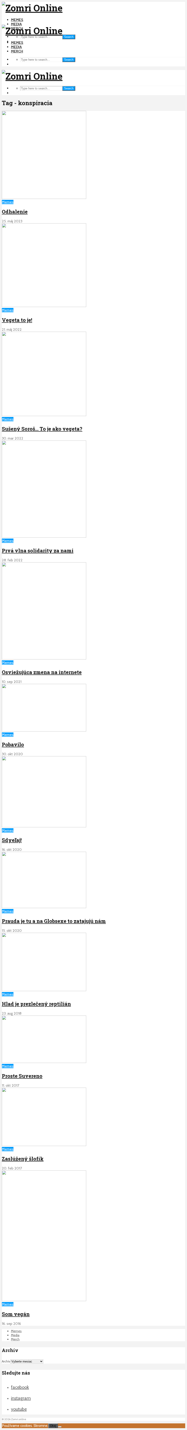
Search (68, 37)
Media (16, 24)
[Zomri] (60, 1426)
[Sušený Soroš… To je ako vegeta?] (44, 415)
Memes (17, 20)
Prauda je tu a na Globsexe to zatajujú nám (54, 921)
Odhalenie (15, 211)
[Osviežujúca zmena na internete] (44, 658)
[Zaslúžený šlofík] (44, 1145)
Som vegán (16, 1314)
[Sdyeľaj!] (44, 826)
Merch (17, 51)
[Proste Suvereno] (44, 1062)
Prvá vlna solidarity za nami (37, 550)
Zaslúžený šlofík (23, 1158)
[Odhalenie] (44, 197)
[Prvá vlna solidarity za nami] (44, 536)
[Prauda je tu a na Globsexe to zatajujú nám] (44, 907)
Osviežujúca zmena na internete (42, 672)
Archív (6, 1361)
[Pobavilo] (44, 730)
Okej (53, 1425)
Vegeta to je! (17, 320)
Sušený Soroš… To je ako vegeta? (42, 428)
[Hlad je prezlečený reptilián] (44, 990)
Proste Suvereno (22, 1076)
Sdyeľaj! (12, 840)
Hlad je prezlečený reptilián (36, 1003)
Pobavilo (13, 744)
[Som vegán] (44, 1300)
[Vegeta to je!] (44, 306)
